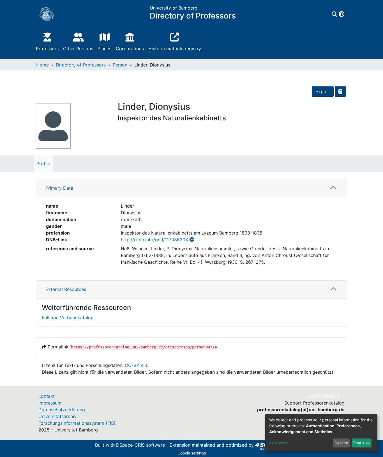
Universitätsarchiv (57, 416)
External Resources (65, 289)
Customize (279, 442)
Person (120, 65)
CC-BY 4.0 (136, 365)
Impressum (49, 403)
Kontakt (46, 396)
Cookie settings (191, 453)
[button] (341, 14)
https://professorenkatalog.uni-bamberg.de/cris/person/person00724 (144, 347)
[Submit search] (334, 14)
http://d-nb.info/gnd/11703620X (154, 239)
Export (322, 91)
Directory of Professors (81, 65)
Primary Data (59, 188)
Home (42, 65)
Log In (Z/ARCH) (323, 396)
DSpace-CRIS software (140, 445)
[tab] (191, 188)
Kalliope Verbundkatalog (68, 317)
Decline (341, 442)
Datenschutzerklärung (61, 409)
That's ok (361, 442)
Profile (43, 163)
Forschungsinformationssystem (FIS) (77, 423)
